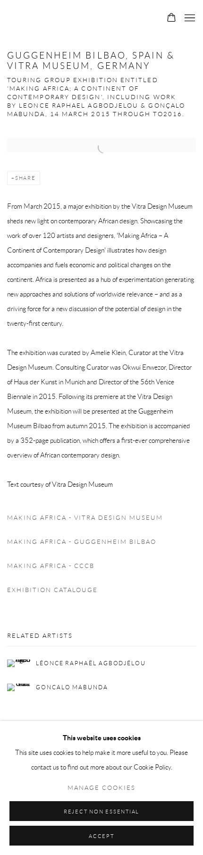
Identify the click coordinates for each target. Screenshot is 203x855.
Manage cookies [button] (101, 788)
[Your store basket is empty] (171, 18)
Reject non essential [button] (101, 811)
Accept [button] (101, 836)
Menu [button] (189, 18)
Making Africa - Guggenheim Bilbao (81, 542)
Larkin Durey (77, 18)
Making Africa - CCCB (50, 566)
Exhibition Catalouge (52, 590)
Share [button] (25, 178)
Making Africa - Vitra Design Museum (85, 518)
